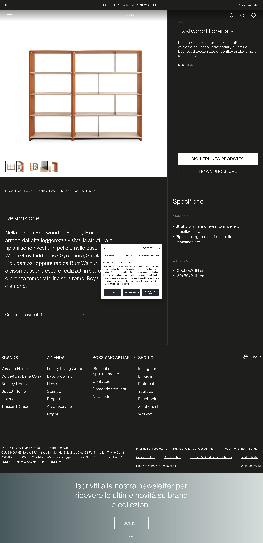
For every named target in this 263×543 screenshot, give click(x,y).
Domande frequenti (110, 389)
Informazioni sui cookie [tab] (149, 255)
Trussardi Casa (14, 406)
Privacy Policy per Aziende (240, 448)
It (6, 5)
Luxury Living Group (19, 191)
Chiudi (112, 292)
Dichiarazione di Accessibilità (156, 465)
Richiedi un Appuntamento (106, 371)
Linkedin (145, 376)
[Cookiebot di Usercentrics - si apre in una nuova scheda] (147, 248)
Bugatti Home (13, 391)
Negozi (53, 414)
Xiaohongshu (150, 406)
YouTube (145, 391)
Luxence (9, 398)
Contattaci (102, 381)
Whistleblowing (251, 465)
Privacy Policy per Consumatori (194, 448)
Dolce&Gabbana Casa (21, 376)
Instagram (147, 368)
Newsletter (102, 396)
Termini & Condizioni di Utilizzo (211, 457)
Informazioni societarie (151, 448)
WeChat (145, 414)
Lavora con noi (60, 376)
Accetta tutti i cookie (150, 292)
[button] (9, 15)
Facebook (147, 398)
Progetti (54, 398)
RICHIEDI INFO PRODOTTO (217, 158)
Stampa (54, 391)
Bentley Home (14, 383)
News (52, 383)
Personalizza (130, 292)
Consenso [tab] (109, 255)
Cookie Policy (145, 457)
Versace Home (14, 368)
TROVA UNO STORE (217, 171)
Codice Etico (172, 457)
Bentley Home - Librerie (53, 191)
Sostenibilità (249, 457)
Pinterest (146, 383)
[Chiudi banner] (159, 248)
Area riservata (59, 406)
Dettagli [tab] (128, 255)
